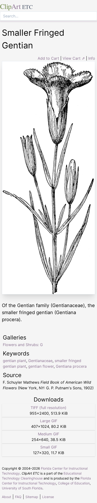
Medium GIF (48, 434)
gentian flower (41, 366)
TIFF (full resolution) (48, 407)
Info (91, 58)
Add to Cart (48, 58)
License (48, 497)
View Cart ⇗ (74, 58)
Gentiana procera (71, 366)
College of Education (74, 483)
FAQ (18, 497)
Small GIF (48, 447)
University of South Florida (22, 488)
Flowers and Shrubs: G (23, 344)
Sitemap (31, 497)
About (6, 497)
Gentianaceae (40, 360)
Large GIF (48, 420)
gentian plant (14, 360)
